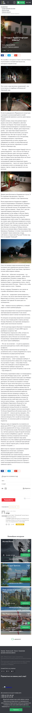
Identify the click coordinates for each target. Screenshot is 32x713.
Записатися (25, 579)
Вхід (14, 2)
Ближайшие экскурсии (16, 536)
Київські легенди (6, 12)
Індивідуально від (16, 559)
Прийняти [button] (16, 709)
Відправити (8, 500)
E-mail (3, 484)
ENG (30, 2)
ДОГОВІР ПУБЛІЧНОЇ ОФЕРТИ (8, 652)
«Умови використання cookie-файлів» (20, 706)
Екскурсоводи (22, 650)
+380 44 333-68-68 (7, 695)
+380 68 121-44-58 (7, 697)
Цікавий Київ (4, 6)
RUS (27, 2)
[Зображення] (6, 488)
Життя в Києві (5, 10)
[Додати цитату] (3, 488)
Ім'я (3, 480)
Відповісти (20, 524)
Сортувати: (5, 507)
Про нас (16, 650)
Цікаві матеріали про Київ (8, 8)
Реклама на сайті (9, 650)
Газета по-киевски (13, 47)
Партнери (3, 650)
